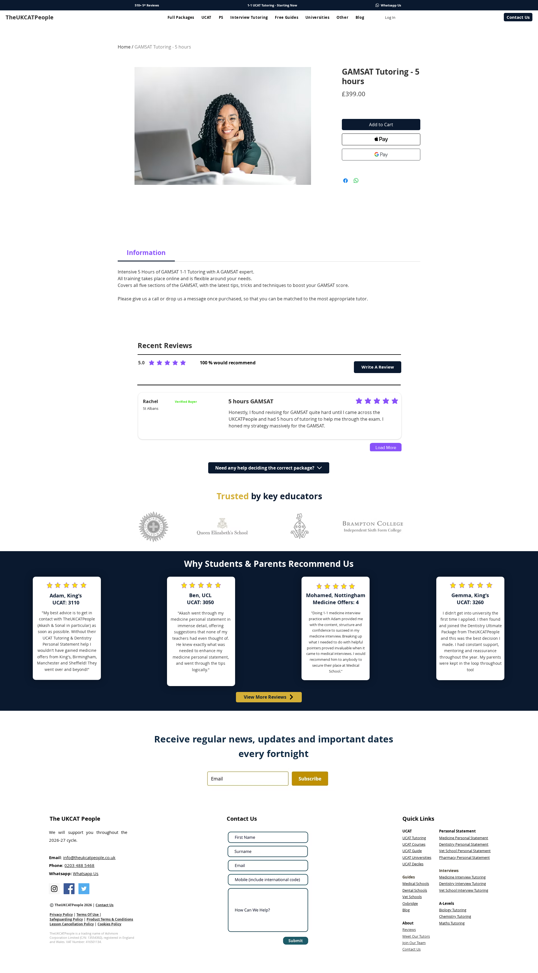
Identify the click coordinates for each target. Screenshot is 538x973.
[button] (181, 17)
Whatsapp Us (85, 873)
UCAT (463, 602)
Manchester (48, 663)
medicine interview (324, 636)
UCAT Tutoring (56, 638)
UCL (207, 595)
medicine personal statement (198, 619)
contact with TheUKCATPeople (67, 619)
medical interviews (336, 653)
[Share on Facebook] (345, 180)
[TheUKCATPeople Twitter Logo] (83, 888)
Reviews (409, 929)
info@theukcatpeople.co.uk (89, 857)
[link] (146, 252)
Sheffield (77, 663)
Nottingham (349, 595)
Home (124, 47)
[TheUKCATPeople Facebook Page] (69, 888)
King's (74, 595)
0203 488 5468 (79, 865)
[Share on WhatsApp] (356, 180)
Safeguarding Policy (66, 919)
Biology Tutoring (452, 909)
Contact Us (104, 905)
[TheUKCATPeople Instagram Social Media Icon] (54, 888)
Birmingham (84, 656)
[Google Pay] (381, 154)
